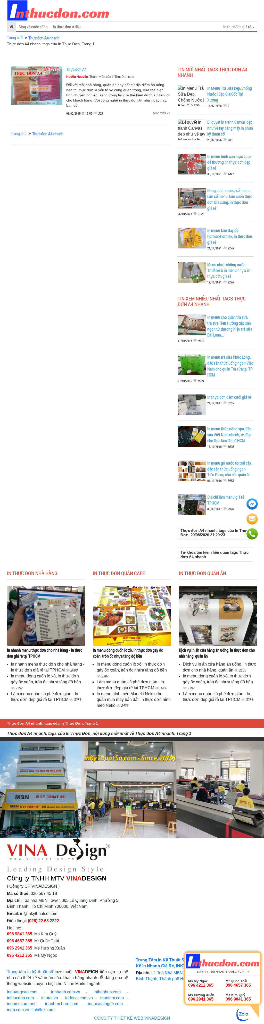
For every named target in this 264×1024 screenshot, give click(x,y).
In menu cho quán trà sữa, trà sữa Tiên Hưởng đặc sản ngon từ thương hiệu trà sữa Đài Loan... (229, 326)
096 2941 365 (19, 948)
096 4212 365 (19, 955)
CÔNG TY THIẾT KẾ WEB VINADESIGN (132, 1018)
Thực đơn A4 (76, 69)
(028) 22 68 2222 (43, 921)
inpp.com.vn (18, 1010)
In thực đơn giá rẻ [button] (237, 26)
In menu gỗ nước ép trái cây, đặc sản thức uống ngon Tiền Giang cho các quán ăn (229, 468)
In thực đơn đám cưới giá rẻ (229, 397)
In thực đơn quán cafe (119, 573)
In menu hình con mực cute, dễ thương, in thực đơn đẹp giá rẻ (229, 162)
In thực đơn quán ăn (202, 573)
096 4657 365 (20, 941)
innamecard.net (21, 1004)
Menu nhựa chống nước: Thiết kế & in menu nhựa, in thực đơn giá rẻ (228, 270)
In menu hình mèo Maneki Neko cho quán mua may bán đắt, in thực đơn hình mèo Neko (134, 700)
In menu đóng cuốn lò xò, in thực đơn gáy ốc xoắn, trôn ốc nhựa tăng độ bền (128, 653)
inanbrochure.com (61, 1004)
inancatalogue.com (105, 1004)
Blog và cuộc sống (33, 26)
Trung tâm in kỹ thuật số (30, 972)
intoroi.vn (49, 998)
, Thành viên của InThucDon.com (100, 77)
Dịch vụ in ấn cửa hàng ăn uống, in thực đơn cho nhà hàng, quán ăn (217, 653)
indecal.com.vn (79, 998)
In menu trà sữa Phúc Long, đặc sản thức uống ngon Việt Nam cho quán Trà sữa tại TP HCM (230, 365)
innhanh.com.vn (65, 992)
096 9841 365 (19, 934)
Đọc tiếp (160, 113)
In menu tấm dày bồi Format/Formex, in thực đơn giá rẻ (229, 236)
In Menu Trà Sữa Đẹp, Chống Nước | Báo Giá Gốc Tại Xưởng (229, 94)
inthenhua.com (107, 992)
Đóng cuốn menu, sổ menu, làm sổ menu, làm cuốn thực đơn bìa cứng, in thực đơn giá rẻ (229, 199)
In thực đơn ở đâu (67, 26)
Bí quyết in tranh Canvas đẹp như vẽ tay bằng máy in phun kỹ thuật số (230, 128)
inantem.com (112, 998)
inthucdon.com (20, 998)
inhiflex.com (43, 1010)
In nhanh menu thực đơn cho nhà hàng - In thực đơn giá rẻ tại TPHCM (44, 653)
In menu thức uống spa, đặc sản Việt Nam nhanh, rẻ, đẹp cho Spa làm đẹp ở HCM (229, 434)
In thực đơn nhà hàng (32, 573)
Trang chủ (15, 37)
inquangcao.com (22, 992)
